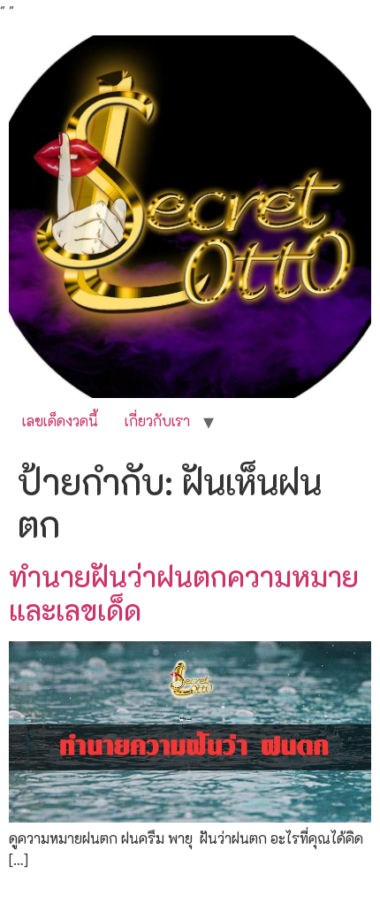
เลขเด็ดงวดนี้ (60, 420)
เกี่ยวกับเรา (157, 420)
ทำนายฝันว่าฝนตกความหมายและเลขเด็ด (184, 592)
